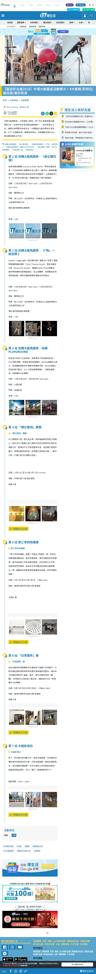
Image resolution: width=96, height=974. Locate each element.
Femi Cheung (12, 107)
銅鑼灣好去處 (73, 940)
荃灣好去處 (38, 943)
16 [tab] (50, 34)
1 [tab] (43, 29)
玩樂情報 (14, 100)
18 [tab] (54, 34)
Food (31, 5)
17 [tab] (52, 34)
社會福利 (84, 943)
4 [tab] (50, 29)
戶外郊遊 (75, 943)
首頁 (5, 100)
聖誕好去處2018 (24, 851)
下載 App (82, 5)
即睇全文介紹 (20, 528)
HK (15, 5)
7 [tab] (43, 32)
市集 (44, 940)
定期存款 (41, 26)
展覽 (27, 846)
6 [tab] (54, 29)
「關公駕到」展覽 (43, 147)
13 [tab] (43, 34)
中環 (14, 835)
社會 (58, 943)
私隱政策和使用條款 (10, 965)
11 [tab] (52, 32)
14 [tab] (45, 34)
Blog (48, 5)
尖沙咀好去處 (59, 940)
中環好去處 (8, 846)
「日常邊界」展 (17, 150)
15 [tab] (47, 34)
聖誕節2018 (38, 846)
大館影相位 (29, 150)
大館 (16, 219)
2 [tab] (45, 29)
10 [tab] (50, 32)
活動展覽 (25, 100)
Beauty (39, 5)
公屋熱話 (22, 26)
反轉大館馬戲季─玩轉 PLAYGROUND (20, 147)
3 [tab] (47, 29)
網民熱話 (37, 951)
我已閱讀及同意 (77, 964)
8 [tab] (45, 32)
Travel (22, 5)
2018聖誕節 (8, 851)
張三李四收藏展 (18, 548)
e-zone (56, 5)
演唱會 (10, 22)
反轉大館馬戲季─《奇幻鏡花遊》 (17, 144)
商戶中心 (69, 5)
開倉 (50, 940)
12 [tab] (54, 32)
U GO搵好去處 (74, 10)
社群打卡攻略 (89, 10)
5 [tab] (52, 29)
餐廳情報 (65, 943)
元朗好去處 (85, 940)
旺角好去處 (49, 943)
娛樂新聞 (32, 26)
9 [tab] (47, 32)
